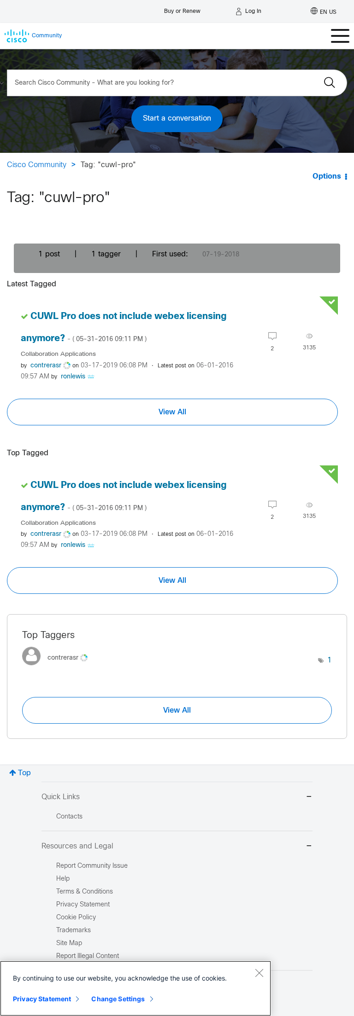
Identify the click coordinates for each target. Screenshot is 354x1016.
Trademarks (73, 931)
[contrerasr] (58, 667)
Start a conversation (177, 118)
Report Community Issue (92, 866)
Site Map (69, 943)
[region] (135, 988)
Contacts (69, 817)
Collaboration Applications (58, 354)
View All (172, 412)
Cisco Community (36, 165)
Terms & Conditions (84, 892)
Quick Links (60, 797)
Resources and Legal (77, 846)
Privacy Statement (42, 999)
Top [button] (24, 773)
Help (63, 879)
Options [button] (327, 176)
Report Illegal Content (87, 956)
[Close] (259, 972)
